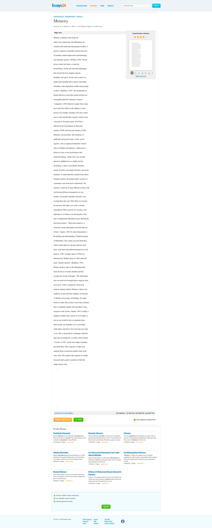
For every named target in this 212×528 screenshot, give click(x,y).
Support (110, 6)
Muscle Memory (59, 472)
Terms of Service (109, 523)
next (152, 73)
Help (95, 521)
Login (102, 6)
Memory (127, 433)
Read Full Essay (62, 419)
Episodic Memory (95, 433)
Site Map (107, 519)
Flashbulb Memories (61, 433)
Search (96, 519)
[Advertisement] (105, 387)
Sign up (106, 506)
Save (80, 420)
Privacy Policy (108, 521)
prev (129, 73)
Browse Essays (82, 6)
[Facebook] (123, 523)
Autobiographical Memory (135, 452)
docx (147, 413)
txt (127, 413)
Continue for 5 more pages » (63, 413)
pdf (136, 413)
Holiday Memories (60, 452)
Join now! (93, 6)
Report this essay (141, 76)
